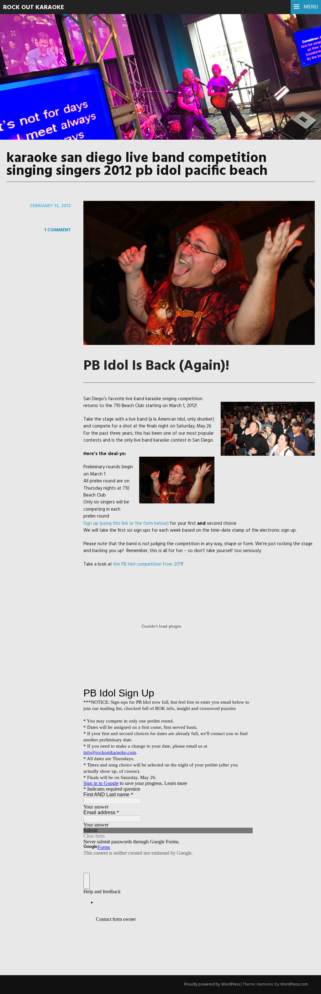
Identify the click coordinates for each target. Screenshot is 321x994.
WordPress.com (294, 984)
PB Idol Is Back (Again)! (156, 366)
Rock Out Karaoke (33, 8)
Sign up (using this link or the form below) (126, 523)
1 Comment (57, 230)
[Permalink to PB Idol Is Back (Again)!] (199, 343)
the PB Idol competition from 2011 (147, 564)
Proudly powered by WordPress (212, 984)
